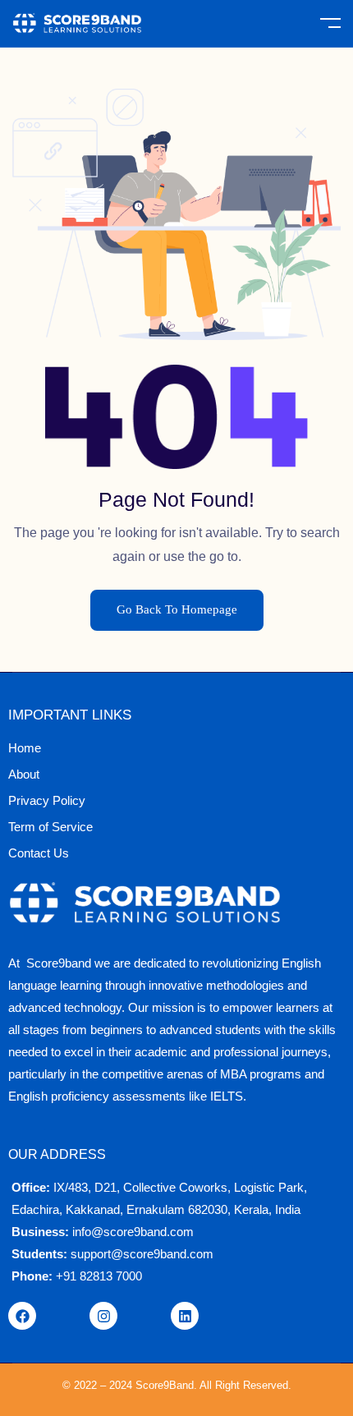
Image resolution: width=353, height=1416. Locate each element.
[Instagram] (103, 1316)
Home (24, 748)
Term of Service (50, 827)
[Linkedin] (185, 1316)
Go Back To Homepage (177, 609)
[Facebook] (22, 1316)
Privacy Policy (46, 800)
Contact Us (38, 853)
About (23, 774)
